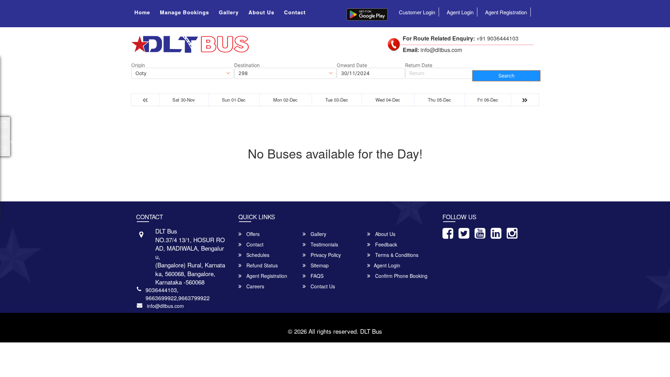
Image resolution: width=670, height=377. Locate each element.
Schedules (257, 254)
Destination (247, 65)
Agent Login (460, 12)
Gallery (229, 12)
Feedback (385, 244)
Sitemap (319, 265)
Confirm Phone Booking (400, 275)
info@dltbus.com (165, 305)
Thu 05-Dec (439, 99)
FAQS (316, 275)
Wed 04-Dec (387, 99)
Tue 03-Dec (336, 99)
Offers (252, 233)
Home (142, 12)
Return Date (418, 65)
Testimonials (323, 244)
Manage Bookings (184, 12)
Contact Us (322, 286)
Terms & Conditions (396, 254)
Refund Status (261, 265)
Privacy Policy (325, 254)
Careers (254, 286)
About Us (261, 12)
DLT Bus (371, 331)
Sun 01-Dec (234, 99)
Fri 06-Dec (487, 99)
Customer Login (417, 12)
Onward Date (352, 65)
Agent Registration (506, 12)
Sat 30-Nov (183, 99)
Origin (138, 65)
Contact (295, 12)
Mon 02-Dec (285, 99)
